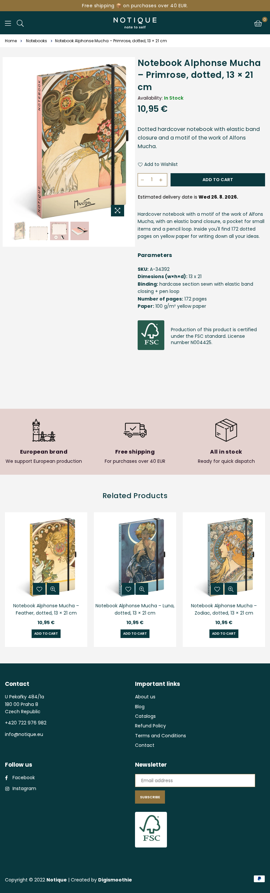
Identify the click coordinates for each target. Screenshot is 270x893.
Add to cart (46, 633)
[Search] (20, 23)
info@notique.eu (24, 734)
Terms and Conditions (160, 735)
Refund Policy (150, 725)
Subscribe (150, 797)
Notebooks (36, 41)
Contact (144, 745)
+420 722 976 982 (25, 722)
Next (122, 141)
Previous (15, 141)
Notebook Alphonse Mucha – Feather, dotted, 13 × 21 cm (46, 609)
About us (145, 696)
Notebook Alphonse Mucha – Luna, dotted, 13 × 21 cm (135, 609)
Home (11, 41)
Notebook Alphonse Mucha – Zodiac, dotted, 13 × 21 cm (224, 609)
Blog (140, 706)
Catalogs (145, 716)
